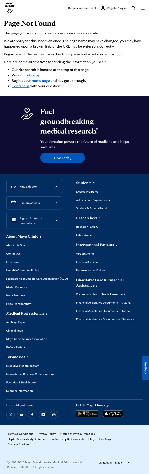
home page (41, 80)
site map (33, 75)
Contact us (20, 86)
